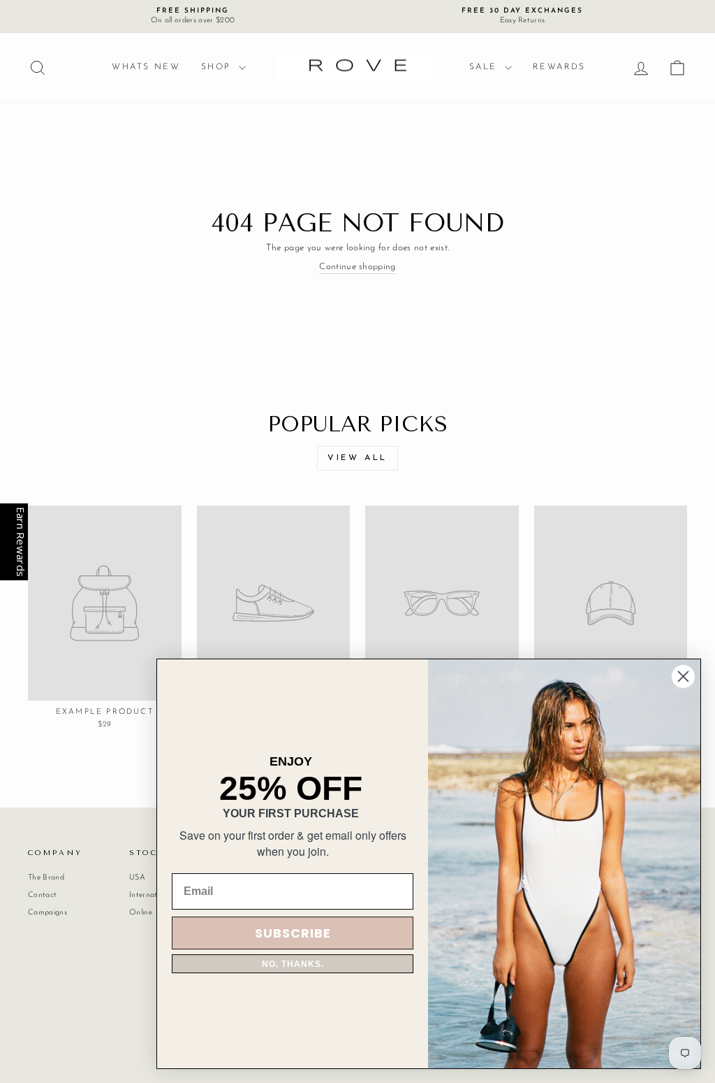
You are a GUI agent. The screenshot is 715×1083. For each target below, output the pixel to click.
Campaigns (47, 913)
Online (140, 913)
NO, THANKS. (293, 964)
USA (137, 878)
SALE (485, 67)
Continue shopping (357, 266)
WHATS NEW (146, 67)
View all (357, 458)
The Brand (46, 878)
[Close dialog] (683, 676)
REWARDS (559, 67)
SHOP (218, 67)
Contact (42, 895)
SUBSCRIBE (293, 933)
